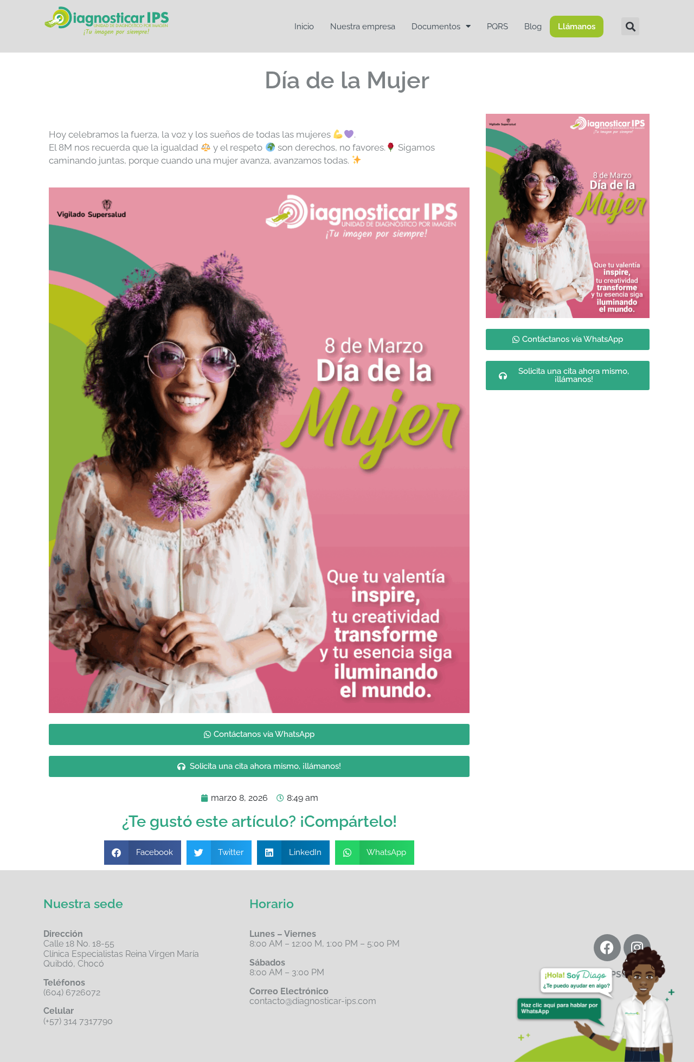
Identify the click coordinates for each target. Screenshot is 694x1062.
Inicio (304, 26)
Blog (533, 26)
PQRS (497, 26)
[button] (630, 26)
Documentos (436, 26)
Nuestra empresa (362, 26)
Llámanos (576, 26)
